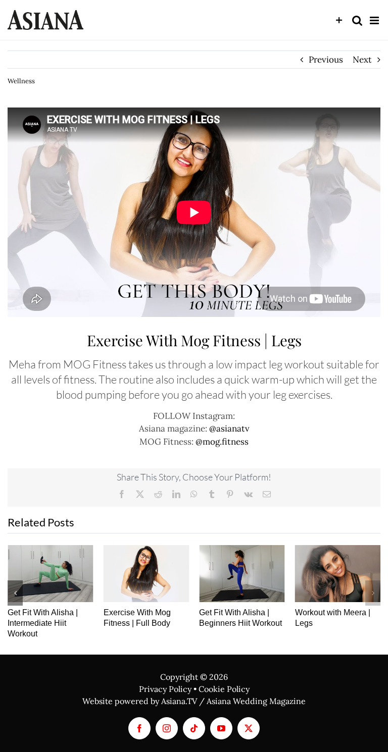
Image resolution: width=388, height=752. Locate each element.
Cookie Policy (224, 689)
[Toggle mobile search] (357, 20)
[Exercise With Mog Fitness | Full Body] (146, 573)
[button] (15, 593)
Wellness (21, 81)
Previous (326, 59)
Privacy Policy (165, 689)
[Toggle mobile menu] (375, 20)
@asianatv (229, 428)
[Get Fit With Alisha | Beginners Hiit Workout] (242, 573)
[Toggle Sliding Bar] (339, 20)
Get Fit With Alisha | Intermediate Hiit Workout (43, 623)
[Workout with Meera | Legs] (338, 573)
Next (362, 59)
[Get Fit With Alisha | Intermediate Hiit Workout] (50, 573)
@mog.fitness (222, 441)
